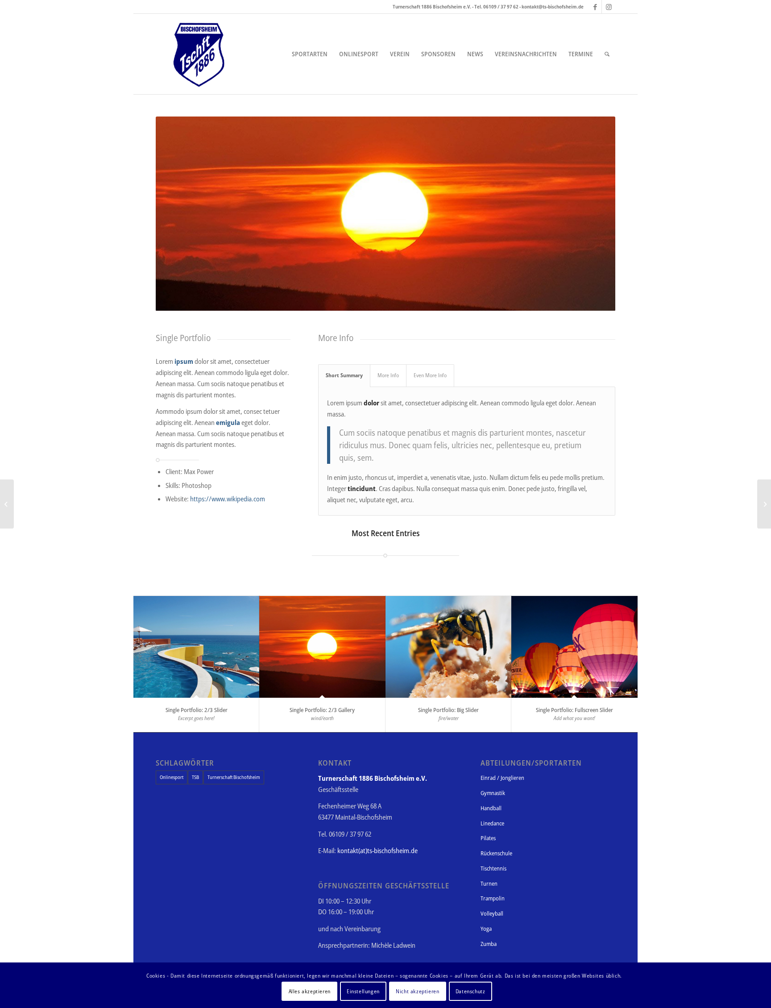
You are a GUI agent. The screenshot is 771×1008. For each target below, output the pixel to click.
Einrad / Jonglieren (502, 778)
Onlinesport (171, 777)
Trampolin (493, 898)
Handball (491, 808)
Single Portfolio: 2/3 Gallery (322, 710)
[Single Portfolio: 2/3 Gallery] (322, 647)
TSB (195, 777)
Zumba (489, 944)
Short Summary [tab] (344, 375)
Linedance (492, 823)
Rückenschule (496, 853)
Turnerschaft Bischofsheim (233, 777)
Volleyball (492, 913)
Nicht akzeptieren (417, 991)
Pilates (488, 838)
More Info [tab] (388, 375)
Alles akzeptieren (310, 991)
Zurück (175, 213)
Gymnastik (493, 793)
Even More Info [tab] (430, 375)
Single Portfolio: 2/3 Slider (197, 710)
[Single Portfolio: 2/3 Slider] (196, 647)
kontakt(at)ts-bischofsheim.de (377, 850)
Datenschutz (470, 991)
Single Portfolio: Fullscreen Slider (574, 710)
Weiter (595, 213)
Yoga (486, 929)
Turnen (489, 883)
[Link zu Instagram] (608, 6)
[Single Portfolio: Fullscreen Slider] (574, 647)
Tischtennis (493, 868)
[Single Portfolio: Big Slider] (449, 647)
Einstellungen (363, 991)
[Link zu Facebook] (595, 6)
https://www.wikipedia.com (227, 498)
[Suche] (607, 54)
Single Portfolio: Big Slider (448, 710)
